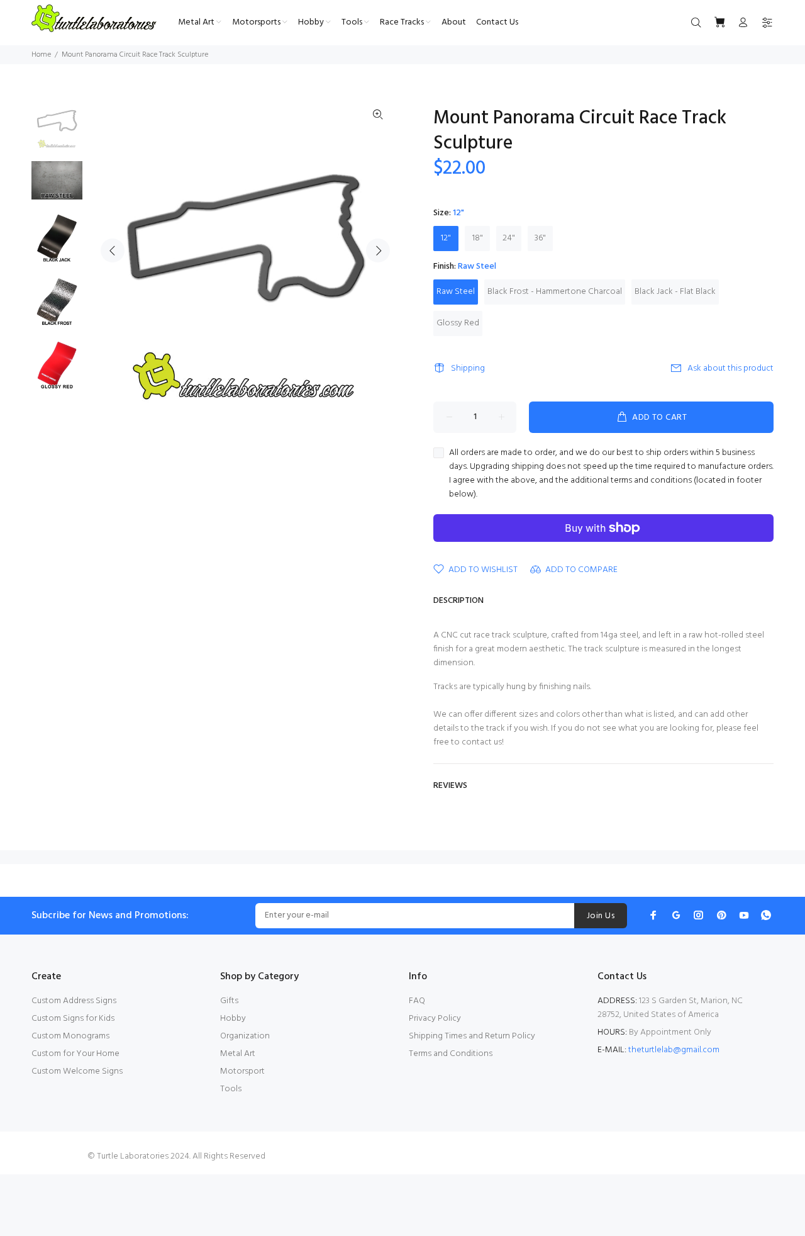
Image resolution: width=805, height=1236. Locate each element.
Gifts (229, 1001)
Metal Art (237, 1054)
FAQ (417, 1001)
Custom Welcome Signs (77, 1071)
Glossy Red (457, 323)
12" (446, 238)
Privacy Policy (435, 1018)
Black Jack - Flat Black (675, 291)
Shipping (468, 368)
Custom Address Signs (73, 1001)
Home (41, 54)
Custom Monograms (70, 1036)
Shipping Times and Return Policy (472, 1036)
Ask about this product (730, 368)
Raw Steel (455, 291)
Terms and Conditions (450, 1054)
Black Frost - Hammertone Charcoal (554, 291)
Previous (113, 250)
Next (378, 250)
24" (508, 238)
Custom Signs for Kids (72, 1018)
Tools (231, 1089)
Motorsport (242, 1071)
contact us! (483, 742)
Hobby (233, 1018)
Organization (245, 1036)
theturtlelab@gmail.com (673, 1050)
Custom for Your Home (75, 1054)
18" (477, 238)
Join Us (600, 916)
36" (540, 238)
